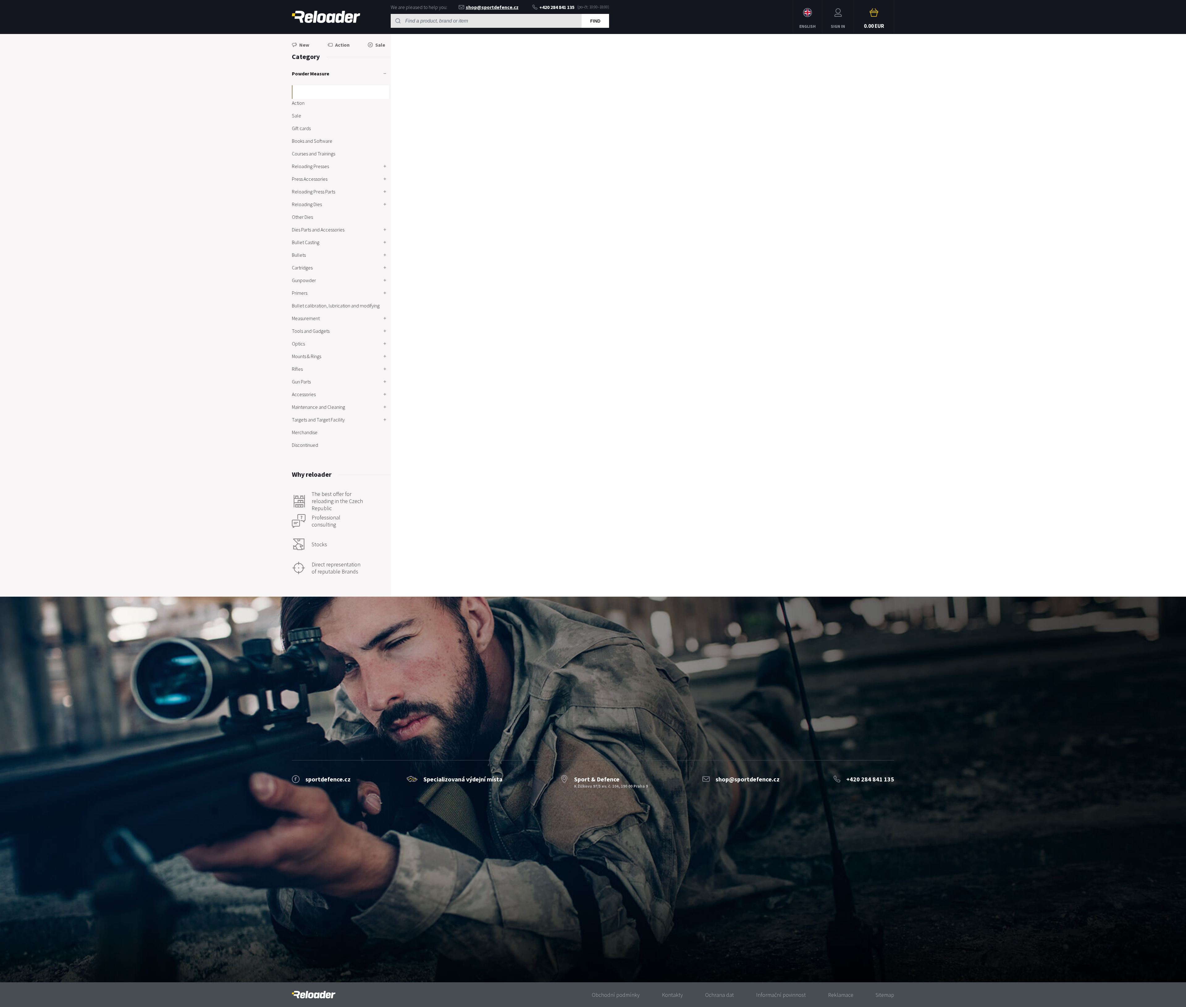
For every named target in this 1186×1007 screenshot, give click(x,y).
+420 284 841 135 (556, 7)
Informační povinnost (781, 994)
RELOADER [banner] (326, 17)
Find (595, 21)
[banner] (313, 995)
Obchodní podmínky (616, 994)
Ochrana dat (719, 994)
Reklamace (840, 994)
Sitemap (885, 994)
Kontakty (672, 994)
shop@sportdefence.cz (492, 7)
